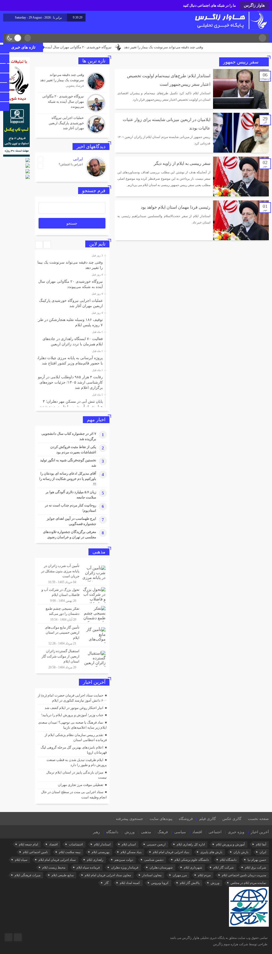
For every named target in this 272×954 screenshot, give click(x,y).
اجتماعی (215, 832)
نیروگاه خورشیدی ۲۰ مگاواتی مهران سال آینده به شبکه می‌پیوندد (93, 47)
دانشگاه (112, 832)
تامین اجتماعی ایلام (35, 852)
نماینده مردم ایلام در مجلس (248, 883)
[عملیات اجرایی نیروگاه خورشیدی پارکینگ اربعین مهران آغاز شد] (72, 124)
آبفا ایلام (261, 844)
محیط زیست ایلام (53, 867)
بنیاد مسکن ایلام (131, 852)
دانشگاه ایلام (228, 860)
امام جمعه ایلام (28, 844)
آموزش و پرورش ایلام (230, 844)
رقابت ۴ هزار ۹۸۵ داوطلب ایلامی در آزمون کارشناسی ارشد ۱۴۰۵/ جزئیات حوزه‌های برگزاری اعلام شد (69, 382)
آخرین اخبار (260, 832)
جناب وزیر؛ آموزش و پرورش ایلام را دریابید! (72, 715)
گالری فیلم (207, 819)
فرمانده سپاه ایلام (88, 867)
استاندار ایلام (102, 844)
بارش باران (240, 852)
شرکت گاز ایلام (223, 867)
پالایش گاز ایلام (189, 883)
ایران (263, 852)
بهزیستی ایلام (100, 852)
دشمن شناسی (153, 860)
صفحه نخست (258, 819)
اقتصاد (197, 832)
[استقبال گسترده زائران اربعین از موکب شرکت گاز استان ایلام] (72, 658)
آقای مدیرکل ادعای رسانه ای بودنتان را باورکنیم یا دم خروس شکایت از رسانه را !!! (67, 478)
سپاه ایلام (21, 860)
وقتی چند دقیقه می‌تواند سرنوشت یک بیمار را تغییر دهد (191, 47)
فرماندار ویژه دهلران (124, 867)
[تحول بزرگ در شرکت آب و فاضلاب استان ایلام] (72, 595)
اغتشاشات (76, 844)
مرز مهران (180, 875)
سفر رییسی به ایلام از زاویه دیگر (182, 163)
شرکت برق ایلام (255, 867)
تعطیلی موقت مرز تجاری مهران (80, 785)
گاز (106, 883)
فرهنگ (163, 832)
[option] (71, 263)
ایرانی (78, 159)
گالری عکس (231, 819)
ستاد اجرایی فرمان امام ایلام (57, 860)
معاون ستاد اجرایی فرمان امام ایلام (108, 875)
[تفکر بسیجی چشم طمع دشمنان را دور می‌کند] (72, 614)
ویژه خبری (236, 832)
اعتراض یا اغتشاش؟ (71, 164)
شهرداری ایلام (193, 867)
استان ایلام (129, 844)
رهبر (96, 832)
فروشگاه (186, 819)
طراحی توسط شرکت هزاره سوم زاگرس (240, 944)
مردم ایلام (204, 875)
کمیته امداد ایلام (130, 883)
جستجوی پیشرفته (129, 819)
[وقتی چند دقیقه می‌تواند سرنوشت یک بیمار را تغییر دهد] (72, 81)
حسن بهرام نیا (257, 860)
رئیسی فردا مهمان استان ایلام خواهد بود (175, 207)
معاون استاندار (152, 875)
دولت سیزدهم (123, 860)
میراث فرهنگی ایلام (27, 875)
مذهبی (146, 832)
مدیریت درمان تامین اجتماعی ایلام (244, 875)
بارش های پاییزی (211, 852)
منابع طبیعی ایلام (63, 875)
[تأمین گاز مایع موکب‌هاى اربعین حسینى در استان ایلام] (72, 635)
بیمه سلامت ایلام (69, 852)
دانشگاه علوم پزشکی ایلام (192, 860)
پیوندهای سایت (161, 819)
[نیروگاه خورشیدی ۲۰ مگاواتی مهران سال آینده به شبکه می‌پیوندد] (72, 103)
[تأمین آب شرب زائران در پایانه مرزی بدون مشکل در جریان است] (72, 574)
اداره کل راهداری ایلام (191, 844)
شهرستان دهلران (161, 867)
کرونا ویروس (160, 883)
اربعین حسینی (156, 844)
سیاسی (180, 832)
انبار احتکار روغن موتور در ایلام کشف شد (74, 708)
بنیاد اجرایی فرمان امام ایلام (171, 852)
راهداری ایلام (95, 860)
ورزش (130, 832)
